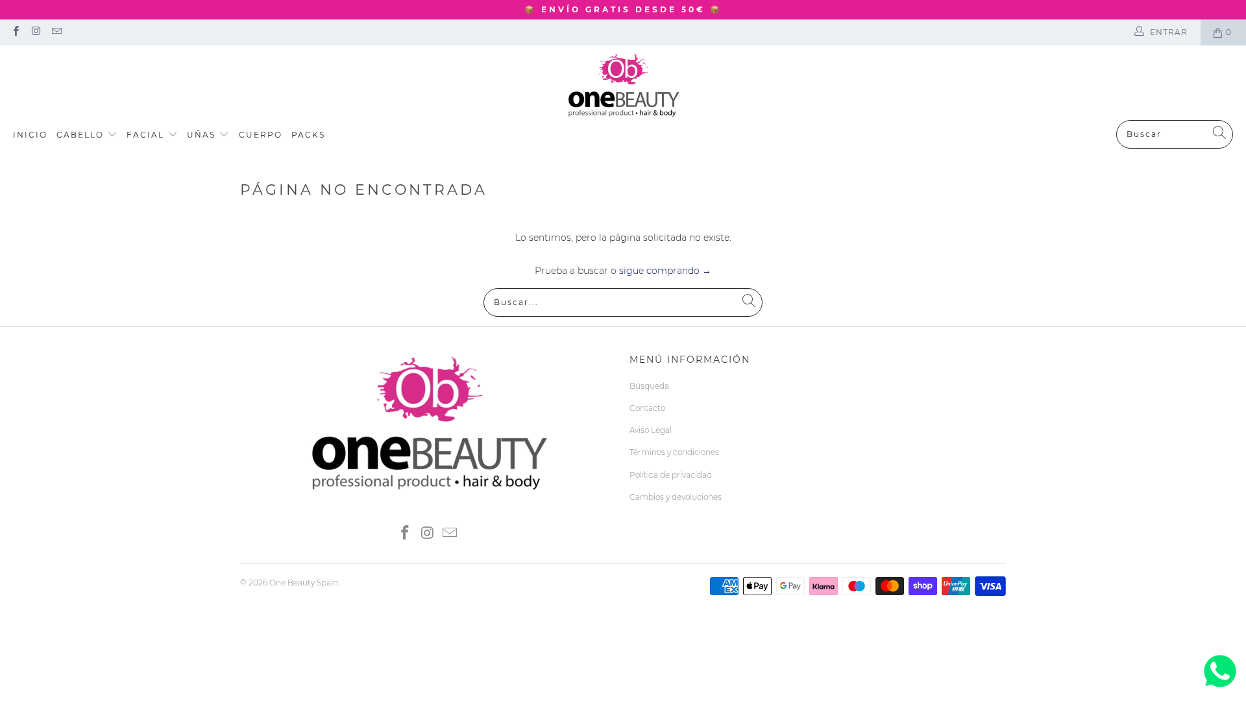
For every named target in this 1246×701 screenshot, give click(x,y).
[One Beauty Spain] (623, 86)
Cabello (81, 135)
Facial (147, 135)
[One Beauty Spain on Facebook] (15, 32)
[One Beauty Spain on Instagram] (35, 32)
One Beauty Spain (303, 582)
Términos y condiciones (674, 452)
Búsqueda (649, 386)
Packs (308, 135)
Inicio (30, 135)
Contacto (647, 408)
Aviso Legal (650, 430)
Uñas (203, 135)
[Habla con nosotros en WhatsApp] (1220, 687)
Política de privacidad (670, 475)
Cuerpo (260, 135)
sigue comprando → (665, 271)
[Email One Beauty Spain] (56, 32)
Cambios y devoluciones (675, 497)
